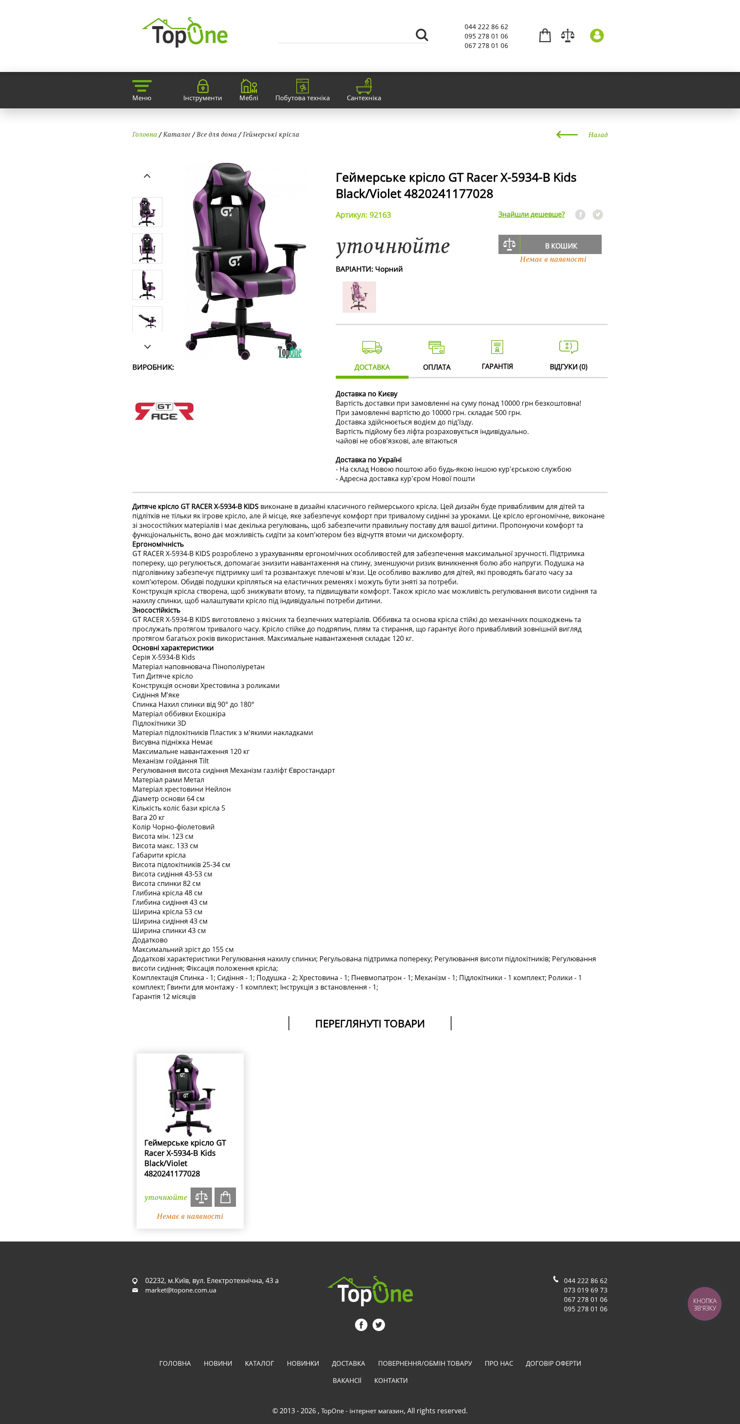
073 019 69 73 (586, 1290)
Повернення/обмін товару (425, 1363)
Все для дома (217, 134)
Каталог (177, 134)
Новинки (303, 1363)
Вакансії (347, 1380)
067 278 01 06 (486, 45)
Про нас (499, 1363)
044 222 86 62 (486, 26)
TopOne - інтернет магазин (362, 1410)
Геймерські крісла (271, 134)
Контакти (391, 1380)
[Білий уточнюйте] (359, 308)
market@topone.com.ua (180, 1290)
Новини (218, 1363)
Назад (598, 134)
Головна (144, 134)
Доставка (348, 1363)
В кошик (561, 246)
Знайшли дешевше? (531, 214)
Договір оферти (553, 1363)
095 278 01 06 (486, 36)
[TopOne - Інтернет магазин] (184, 42)
